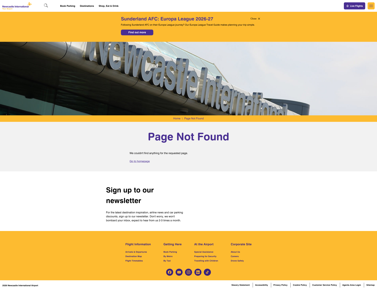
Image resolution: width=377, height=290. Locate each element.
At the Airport (204, 244)
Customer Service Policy (324, 285)
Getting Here (172, 244)
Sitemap (370, 285)
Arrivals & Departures (136, 252)
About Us (235, 252)
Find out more (137, 32)
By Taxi (167, 261)
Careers (235, 256)
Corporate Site (241, 244)
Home (176, 118)
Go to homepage (140, 161)
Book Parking (67, 5)
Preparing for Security (205, 256)
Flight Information (138, 244)
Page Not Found (194, 118)
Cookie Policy (300, 285)
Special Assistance (203, 252)
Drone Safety (237, 261)
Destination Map (133, 256)
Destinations (87, 5)
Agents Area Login (351, 285)
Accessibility (261, 285)
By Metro (168, 256)
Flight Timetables (134, 261)
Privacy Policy (280, 285)
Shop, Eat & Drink (109, 5)
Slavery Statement (241, 285)
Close (253, 18)
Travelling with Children (206, 261)
